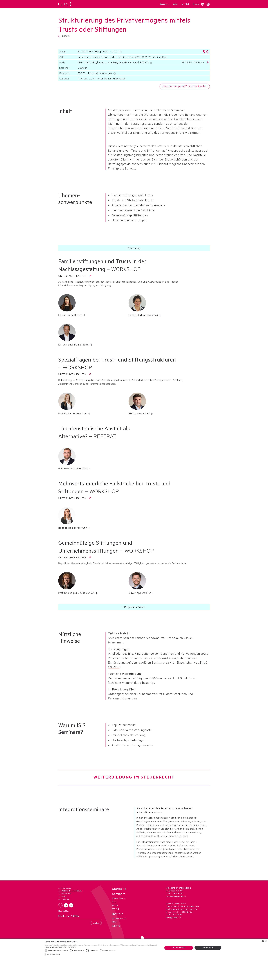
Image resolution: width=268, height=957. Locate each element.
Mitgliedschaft (119, 919)
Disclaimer (66, 894)
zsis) (115, 909)
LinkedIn (65, 899)
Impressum (66, 888)
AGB (63, 897)
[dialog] (134, 948)
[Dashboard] (208, 4)
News (114, 922)
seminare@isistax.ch (176, 897)
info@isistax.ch (173, 918)
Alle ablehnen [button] (208, 948)
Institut (117, 914)
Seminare (118, 894)
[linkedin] (202, 4)
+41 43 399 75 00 (174, 894)
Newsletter (63, 911)
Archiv (115, 905)
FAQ (114, 902)
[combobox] (263, 941)
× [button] (265, 941)
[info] (151, 62)
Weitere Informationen (69, 947)
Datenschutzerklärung (71, 891)
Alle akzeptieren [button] (178, 948)
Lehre (116, 926)
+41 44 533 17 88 (174, 915)
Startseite (119, 889)
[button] (73, 315)
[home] (64, 4)
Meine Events (118, 899)
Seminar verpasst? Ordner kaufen (184, 86)
